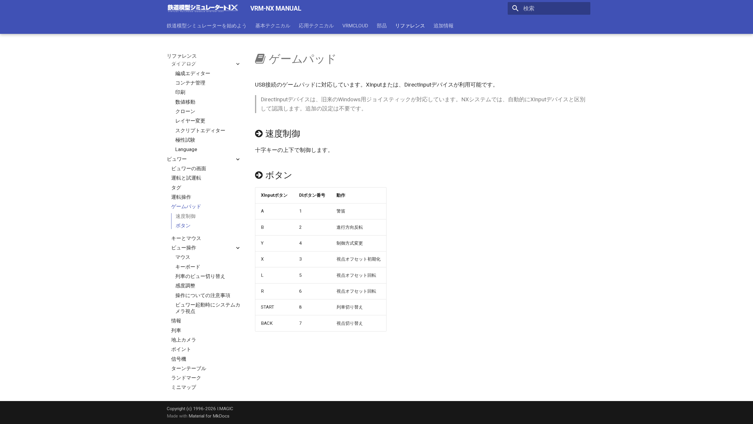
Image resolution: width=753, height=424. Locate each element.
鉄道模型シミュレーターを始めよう (207, 26)
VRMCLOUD (355, 26)
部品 (381, 26)
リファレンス (410, 26)
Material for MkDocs (209, 416)
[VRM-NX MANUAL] (203, 8)
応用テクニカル (316, 26)
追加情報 (444, 26)
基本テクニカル (272, 26)
